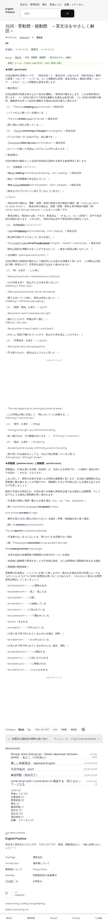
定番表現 (16, 796)
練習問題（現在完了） (25, 775)
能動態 (74, 729)
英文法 (39, 37)
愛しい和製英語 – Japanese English (33, 763)
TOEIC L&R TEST (42, 729)
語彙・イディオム (20, 820)
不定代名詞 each (22, 769)
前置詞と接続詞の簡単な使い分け (30, 738)
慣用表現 (16, 800)
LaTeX (14, 790)
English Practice (10, 10)
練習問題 (16, 806)
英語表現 (16, 816)
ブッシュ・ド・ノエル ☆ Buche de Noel (75, 738)
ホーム (8, 57)
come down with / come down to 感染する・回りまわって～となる (46, 783)
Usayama (24, 37)
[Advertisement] (54, 382)
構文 (13, 803)
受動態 (64, 729)
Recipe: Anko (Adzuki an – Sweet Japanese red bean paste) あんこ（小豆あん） (44, 756)
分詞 (55, 729)
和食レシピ (17, 793)
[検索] (67, 13)
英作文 (14, 810)
